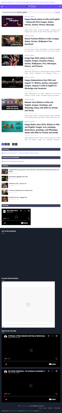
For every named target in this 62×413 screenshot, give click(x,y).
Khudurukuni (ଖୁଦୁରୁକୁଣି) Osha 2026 (18, 176)
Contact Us (50, 408)
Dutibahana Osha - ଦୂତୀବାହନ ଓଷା (17, 183)
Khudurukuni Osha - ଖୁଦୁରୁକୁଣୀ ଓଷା (18, 197)
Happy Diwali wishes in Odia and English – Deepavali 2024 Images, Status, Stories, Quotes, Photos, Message (42, 22)
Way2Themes (14, 410)
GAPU (40, 410)
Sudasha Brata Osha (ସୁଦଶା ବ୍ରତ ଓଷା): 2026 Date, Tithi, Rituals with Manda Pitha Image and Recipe (34, 170)
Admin (27, 27)
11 (13, 144)
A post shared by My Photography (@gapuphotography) (20, 324)
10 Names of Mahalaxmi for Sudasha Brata (21, 190)
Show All (57, 12)
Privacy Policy (57, 408)
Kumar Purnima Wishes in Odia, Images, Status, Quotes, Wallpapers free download (42, 41)
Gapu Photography (24, 406)
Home (40, 408)
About (44, 408)
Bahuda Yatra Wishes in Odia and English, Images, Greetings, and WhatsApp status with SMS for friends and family (41, 106)
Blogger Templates (29, 410)
